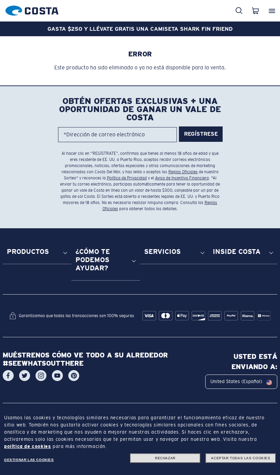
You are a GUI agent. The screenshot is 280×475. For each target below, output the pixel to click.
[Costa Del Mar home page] (31, 9)
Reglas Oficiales (183, 171)
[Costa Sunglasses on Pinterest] (73, 375)
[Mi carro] (255, 10)
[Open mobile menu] (272, 10)
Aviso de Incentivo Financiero (182, 178)
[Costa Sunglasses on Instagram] (41, 375)
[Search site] (239, 10)
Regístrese (201, 134)
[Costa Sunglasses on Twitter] (24, 375)
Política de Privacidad (127, 178)
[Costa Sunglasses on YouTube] (57, 375)
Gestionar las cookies (29, 460)
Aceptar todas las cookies (240, 458)
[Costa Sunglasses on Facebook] (8, 375)
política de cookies (27, 446)
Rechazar (165, 458)
